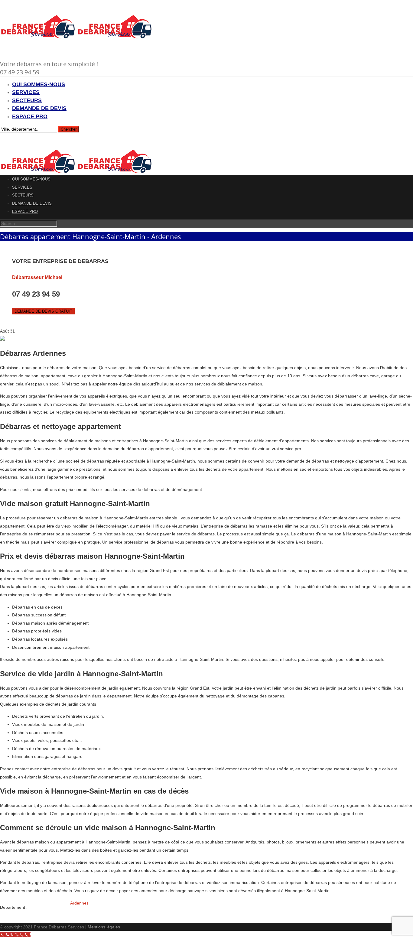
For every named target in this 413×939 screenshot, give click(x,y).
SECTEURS (27, 100)
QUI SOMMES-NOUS (38, 84)
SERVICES (26, 92)
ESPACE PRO (29, 116)
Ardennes (79, 903)
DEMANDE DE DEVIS (39, 108)
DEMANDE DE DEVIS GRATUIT (43, 311)
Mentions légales (104, 926)
